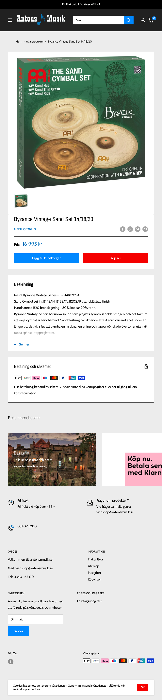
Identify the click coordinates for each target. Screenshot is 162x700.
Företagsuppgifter (89, 601)
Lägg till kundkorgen (46, 258)
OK (143, 687)
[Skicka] (129, 20)
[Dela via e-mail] (145, 229)
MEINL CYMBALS (25, 229)
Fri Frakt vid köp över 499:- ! (81, 4)
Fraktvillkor (95, 559)
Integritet (94, 573)
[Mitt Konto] (143, 20)
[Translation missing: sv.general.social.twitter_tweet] (137, 229)
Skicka (18, 631)
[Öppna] (10, 20)
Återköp (93, 566)
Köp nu (115, 258)
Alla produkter (35, 41)
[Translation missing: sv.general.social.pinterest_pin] (130, 229)
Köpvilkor (94, 579)
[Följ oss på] (10, 661)
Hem (19, 41)
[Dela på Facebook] (122, 229)
